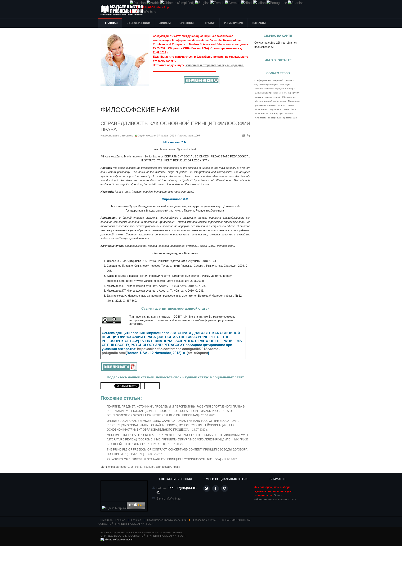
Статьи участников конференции (167, 520)
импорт (291, 88)
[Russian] (138, 3)
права (176, 466)
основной (136, 466)
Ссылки (290, 105)
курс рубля (293, 93)
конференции (262, 80)
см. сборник (198, 353)
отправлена (275, 109)
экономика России (264, 88)
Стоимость (260, 118)
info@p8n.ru (148, 11)
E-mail (248, 135)
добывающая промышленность (271, 93)
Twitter (206, 488)
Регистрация (276, 113)
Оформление (289, 97)
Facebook (215, 488)
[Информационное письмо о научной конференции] (201, 83)
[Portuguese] (277, 3)
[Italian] (259, 3)
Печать (243, 135)
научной (278, 80)
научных (271, 105)
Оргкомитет (261, 109)
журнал (281, 105)
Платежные (294, 101)
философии (163, 466)
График (288, 80)
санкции (259, 97)
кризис (268, 97)
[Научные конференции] (123, 10)
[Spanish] (296, 3)
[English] (202, 3)
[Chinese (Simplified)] (177, 3)
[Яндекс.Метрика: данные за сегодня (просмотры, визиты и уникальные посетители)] (114, 508)
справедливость (118, 466)
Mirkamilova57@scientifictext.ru (179, 149)
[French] (217, 3)
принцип (149, 466)
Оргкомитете (261, 113)
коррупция (280, 88)
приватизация (290, 118)
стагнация (285, 84)
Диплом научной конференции (270, 101)
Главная (120, 520)
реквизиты (260, 105)
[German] (232, 3)
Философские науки (204, 520)
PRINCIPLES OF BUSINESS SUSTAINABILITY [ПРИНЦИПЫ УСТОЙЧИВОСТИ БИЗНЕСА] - (173, 459)
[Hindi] (247, 3)
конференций (275, 118)
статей (276, 97)
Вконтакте (224, 488)
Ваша (293, 109)
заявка (285, 109)
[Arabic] (153, 3)
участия (288, 113)
